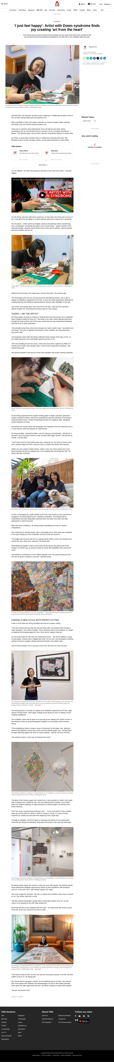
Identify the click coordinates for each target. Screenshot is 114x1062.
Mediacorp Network (64, 1015)
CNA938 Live (22, 1025)
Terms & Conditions (46, 1055)
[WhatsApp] (87, 59)
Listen (95, 10)
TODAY (75, 10)
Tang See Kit (93, 47)
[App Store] (77, 1021)
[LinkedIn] (104, 59)
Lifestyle (82, 10)
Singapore (31, 10)
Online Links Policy (77, 1055)
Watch (89, 10)
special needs (86, 121)
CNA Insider (22, 1019)
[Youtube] (79, 1016)
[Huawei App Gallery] (84, 1021)
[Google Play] (76, 1021)
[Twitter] (97, 59)
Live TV (3, 1032)
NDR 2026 (39, 10)
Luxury (20, 1022)
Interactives (21, 1029)
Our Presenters (46, 1022)
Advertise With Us (47, 1019)
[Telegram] (91, 59)
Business (4, 1019)
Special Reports (6, 1036)
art (95, 121)
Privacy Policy (56, 1055)
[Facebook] (94, 59)
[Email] (101, 59)
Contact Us (61, 1019)
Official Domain (36, 1055)
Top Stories (12, 10)
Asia (46, 10)
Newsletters (5, 1039)
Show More (42, 165)
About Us (45, 1015)
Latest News (22, 10)
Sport (19, 1032)
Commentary (61, 10)
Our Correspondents (64, 1022)
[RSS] (88, 1016)
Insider (69, 10)
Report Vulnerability (66, 1055)
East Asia (52, 10)
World (20, 1036)
